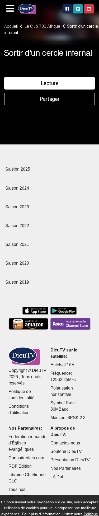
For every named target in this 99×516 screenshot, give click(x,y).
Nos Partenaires (65, 468)
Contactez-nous (65, 443)
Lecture (50, 83)
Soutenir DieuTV (66, 451)
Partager (50, 99)
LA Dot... (58, 477)
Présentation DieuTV (70, 460)
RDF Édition (20, 466)
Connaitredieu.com (26, 458)
